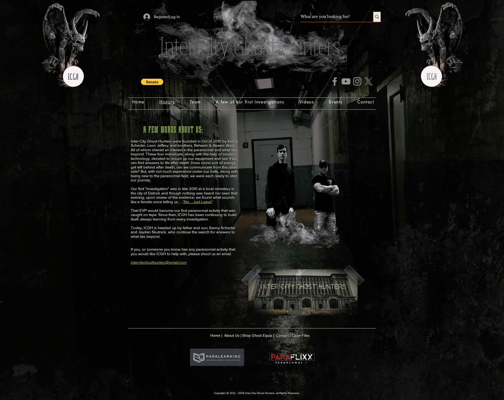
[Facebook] (334, 81)
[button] (152, 82)
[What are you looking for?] (377, 17)
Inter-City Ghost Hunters (250, 45)
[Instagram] (357, 81)
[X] (368, 81)
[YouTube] (345, 81)
